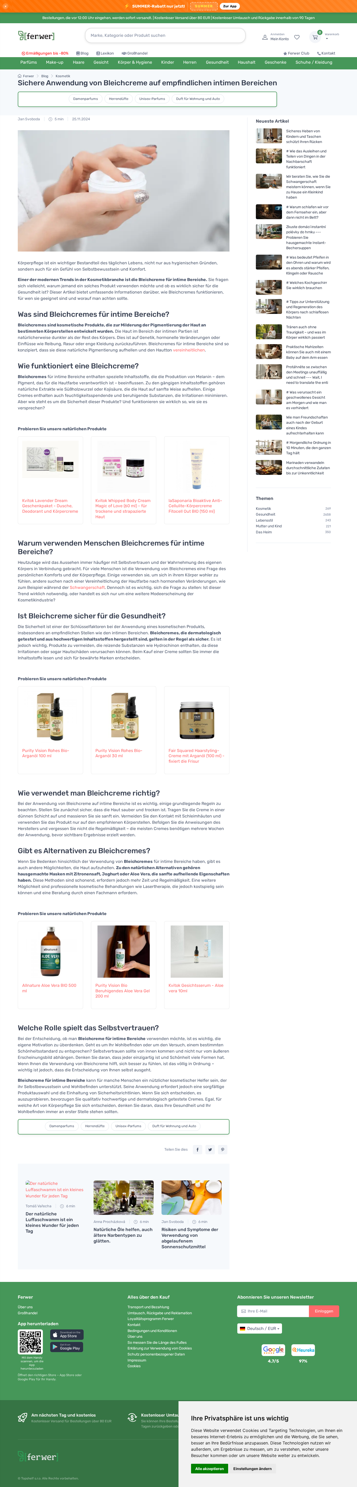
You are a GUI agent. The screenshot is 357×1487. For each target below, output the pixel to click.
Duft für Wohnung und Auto (198, 99)
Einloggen (324, 1311)
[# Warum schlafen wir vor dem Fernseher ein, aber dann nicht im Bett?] (269, 212)
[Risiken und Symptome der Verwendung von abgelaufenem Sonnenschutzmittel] (192, 1197)
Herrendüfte (118, 99)
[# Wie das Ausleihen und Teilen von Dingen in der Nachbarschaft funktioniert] (269, 159)
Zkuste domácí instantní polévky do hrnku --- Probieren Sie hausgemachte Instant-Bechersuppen (306, 237)
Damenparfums (85, 99)
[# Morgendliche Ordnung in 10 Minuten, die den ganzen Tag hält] (269, 448)
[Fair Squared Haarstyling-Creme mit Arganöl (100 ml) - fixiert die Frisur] (197, 714)
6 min (70, 1206)
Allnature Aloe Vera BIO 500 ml (49, 988)
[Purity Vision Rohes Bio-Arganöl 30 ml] (123, 714)
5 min (59, 119)
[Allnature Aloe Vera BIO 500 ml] (50, 948)
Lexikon (107, 53)
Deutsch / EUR (261, 1328)
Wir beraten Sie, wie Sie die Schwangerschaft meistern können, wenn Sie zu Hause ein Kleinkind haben (308, 187)
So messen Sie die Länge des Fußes (157, 1342)
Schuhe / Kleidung (314, 62)
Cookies (134, 1366)
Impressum (137, 1360)
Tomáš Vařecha (38, 1206)
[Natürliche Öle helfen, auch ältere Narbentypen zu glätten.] (124, 1197)
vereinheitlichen (189, 350)
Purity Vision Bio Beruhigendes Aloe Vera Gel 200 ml (122, 991)
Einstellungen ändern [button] (252, 1468)
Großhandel (137, 53)
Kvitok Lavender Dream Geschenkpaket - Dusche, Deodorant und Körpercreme (50, 506)
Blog (84, 53)
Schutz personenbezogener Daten (156, 1354)
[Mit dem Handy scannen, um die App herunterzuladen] (32, 1341)
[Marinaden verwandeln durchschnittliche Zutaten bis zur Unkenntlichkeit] (269, 468)
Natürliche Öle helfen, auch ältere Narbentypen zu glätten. (123, 1235)
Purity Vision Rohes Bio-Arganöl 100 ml (45, 753)
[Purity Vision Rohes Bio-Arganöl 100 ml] (50, 714)
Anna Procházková (109, 1222)
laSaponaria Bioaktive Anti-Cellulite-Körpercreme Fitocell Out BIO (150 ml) (195, 506)
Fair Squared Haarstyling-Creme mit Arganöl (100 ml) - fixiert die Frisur (196, 756)
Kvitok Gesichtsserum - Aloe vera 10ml (196, 988)
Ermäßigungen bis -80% (47, 53)
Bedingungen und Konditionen (152, 1331)
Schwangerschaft (87, 587)
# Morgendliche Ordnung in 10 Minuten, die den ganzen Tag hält (308, 447)
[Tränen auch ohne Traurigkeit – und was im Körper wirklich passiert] (269, 332)
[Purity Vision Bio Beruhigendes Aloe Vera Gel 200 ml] (123, 948)
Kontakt (328, 53)
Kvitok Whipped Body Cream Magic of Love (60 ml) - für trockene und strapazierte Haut (123, 508)
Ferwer (28, 76)
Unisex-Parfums (152, 99)
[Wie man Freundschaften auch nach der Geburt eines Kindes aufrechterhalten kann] (269, 425)
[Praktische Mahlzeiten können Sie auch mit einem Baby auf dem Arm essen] (269, 352)
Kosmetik (63, 76)
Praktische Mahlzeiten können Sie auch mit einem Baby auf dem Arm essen (308, 352)
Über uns (25, 1307)
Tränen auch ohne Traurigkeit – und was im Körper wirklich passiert (306, 332)
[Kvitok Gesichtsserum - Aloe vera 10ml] (197, 948)
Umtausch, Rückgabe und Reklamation (160, 1313)
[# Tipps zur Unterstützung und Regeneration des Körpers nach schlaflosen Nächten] (269, 309)
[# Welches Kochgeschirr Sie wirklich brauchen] (269, 287)
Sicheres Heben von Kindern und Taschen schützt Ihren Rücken (304, 136)
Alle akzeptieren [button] (209, 1468)
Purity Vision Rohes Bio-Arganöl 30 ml (118, 753)
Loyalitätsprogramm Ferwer (151, 1319)
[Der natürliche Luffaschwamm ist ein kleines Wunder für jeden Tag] (56, 1189)
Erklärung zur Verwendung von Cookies (160, 1348)
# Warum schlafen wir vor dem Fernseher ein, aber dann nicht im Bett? (307, 212)
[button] (67, 1334)
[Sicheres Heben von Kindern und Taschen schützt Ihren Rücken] (269, 136)
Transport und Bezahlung (148, 1307)
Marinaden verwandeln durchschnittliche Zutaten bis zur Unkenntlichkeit (308, 467)
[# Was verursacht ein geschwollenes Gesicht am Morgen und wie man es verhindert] (269, 399)
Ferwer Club (298, 53)
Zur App (230, 6)
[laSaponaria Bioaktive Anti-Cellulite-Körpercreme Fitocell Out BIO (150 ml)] (197, 464)
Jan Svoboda (29, 119)
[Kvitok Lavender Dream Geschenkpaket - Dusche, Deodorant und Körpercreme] (50, 464)
